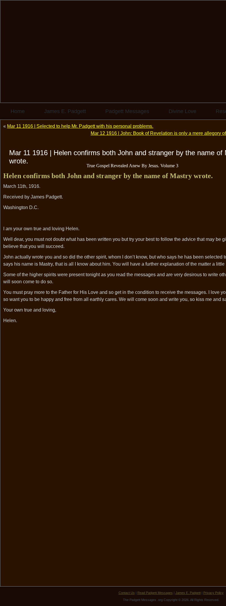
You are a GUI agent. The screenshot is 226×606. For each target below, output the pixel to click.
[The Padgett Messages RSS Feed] (9, 595)
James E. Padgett (65, 111)
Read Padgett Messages (155, 593)
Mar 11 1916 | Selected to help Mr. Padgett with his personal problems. (80, 126)
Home (18, 111)
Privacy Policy (213, 593)
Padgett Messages (127, 111)
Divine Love (182, 111)
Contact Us (127, 593)
